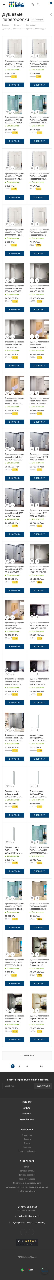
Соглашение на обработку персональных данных (27, 1187)
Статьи (27, 1143)
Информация (27, 1161)
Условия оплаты (27, 1171)
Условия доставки (27, 1175)
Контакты (27, 1147)
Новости (27, 1139)
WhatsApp (31, 1232)
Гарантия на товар (27, 1179)
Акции (27, 1108)
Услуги (27, 1167)
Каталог (27, 1102)
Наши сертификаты (27, 1151)
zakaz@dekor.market (29, 1216)
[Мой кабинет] (43, 4)
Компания (27, 1129)
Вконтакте (23, 1232)
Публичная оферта (27, 1191)
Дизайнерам (27, 1119)
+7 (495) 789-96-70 (27, 1207)
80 (41, 1066)
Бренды (27, 1114)
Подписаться (43, 1086)
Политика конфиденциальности (27, 1183)
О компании (27, 1135)
